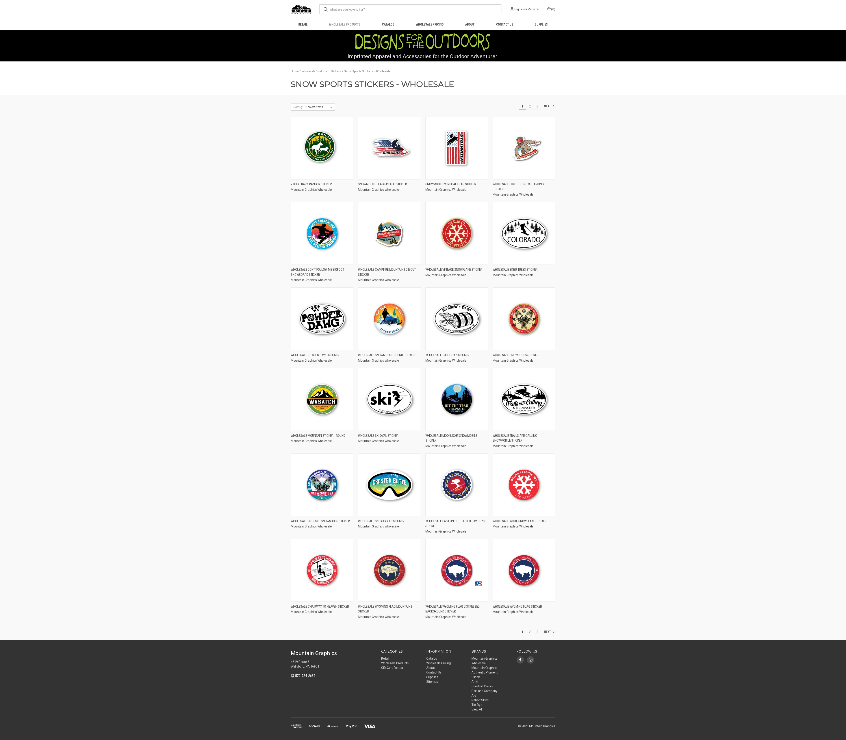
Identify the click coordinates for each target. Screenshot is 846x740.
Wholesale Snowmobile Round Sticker (386, 355)
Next (548, 106)
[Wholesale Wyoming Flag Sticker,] (524, 570)
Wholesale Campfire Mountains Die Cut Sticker (387, 272)
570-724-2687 (305, 676)
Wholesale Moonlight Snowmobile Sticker (451, 438)
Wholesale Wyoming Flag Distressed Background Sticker (452, 609)
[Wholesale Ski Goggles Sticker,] (389, 484)
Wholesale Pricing (429, 24)
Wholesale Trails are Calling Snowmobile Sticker (515, 438)
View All (476, 709)
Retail (303, 24)
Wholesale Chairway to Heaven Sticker (320, 607)
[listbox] (320, 107)
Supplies (541, 24)
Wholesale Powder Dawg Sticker (315, 355)
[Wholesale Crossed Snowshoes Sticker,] (322, 484)
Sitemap (432, 681)
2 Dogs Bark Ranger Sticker (311, 184)
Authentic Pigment (484, 672)
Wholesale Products (344, 24)
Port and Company (484, 691)
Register (534, 9)
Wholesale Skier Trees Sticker (515, 270)
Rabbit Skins (480, 700)
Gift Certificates (392, 668)
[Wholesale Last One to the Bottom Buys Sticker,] (456, 484)
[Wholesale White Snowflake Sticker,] (524, 484)
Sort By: (298, 107)
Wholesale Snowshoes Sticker (515, 355)
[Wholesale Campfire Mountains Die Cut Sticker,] (389, 233)
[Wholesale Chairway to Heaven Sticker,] (322, 570)
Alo (473, 695)
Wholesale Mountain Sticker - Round (318, 436)
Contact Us (504, 24)
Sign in (519, 9)
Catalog (388, 24)
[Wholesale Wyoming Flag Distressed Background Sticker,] (456, 570)
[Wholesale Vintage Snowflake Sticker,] (456, 233)
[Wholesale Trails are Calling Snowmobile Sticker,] (524, 399)
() (553, 9)
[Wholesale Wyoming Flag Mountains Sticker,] (389, 570)
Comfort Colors (482, 686)
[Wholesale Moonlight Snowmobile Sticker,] (456, 399)
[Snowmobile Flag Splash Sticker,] (389, 148)
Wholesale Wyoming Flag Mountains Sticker (385, 609)
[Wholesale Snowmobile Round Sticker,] (389, 318)
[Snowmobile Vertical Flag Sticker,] (456, 148)
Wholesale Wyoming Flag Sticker (517, 607)
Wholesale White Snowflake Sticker (520, 521)
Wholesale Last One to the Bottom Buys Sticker (455, 523)
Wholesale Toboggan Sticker (447, 355)
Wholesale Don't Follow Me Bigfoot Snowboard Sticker (317, 272)
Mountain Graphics (484, 668)
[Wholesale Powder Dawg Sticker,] (322, 318)
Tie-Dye (476, 705)
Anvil (474, 681)
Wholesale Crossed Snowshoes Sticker (320, 521)
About (470, 24)
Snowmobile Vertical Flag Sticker (450, 184)
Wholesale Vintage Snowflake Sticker (453, 270)
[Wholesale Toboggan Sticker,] (456, 318)
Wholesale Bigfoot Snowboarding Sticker (518, 186)
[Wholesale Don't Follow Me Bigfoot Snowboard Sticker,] (322, 233)
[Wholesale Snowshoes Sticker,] (524, 318)
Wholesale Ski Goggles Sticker (381, 521)
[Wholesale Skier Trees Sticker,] (524, 233)
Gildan (475, 677)
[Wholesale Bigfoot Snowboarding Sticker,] (524, 148)
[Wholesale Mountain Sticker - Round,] (322, 399)
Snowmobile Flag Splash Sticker (382, 184)
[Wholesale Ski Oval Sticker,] (389, 399)
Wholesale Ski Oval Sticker (378, 436)
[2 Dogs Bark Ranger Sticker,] (322, 148)
